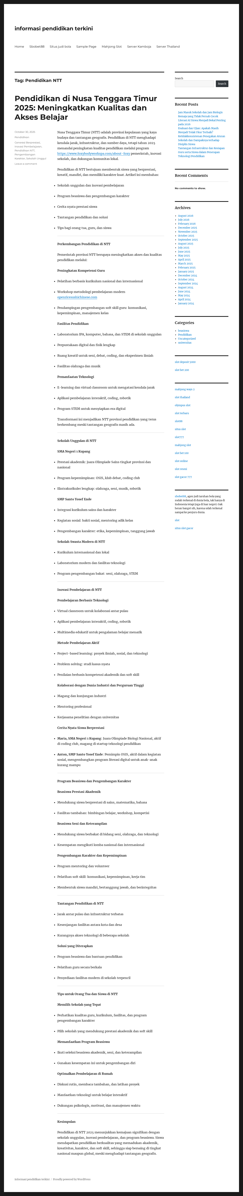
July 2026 (183, 219)
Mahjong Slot (112, 46)
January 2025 (186, 271)
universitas (185, 342)
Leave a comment (26, 163)
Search (179, 78)
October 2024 (186, 279)
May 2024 (184, 295)
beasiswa (183, 330)
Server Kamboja (139, 46)
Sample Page (86, 46)
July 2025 (183, 247)
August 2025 (185, 243)
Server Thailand (168, 46)
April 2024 (184, 299)
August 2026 (185, 215)
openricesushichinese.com (77, 297)
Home (19, 46)
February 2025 (187, 267)
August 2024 (185, 287)
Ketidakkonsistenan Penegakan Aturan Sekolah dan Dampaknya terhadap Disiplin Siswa (201, 140)
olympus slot (182, 405)
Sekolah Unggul (36, 158)
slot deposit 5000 (185, 362)
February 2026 (187, 223)
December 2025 (187, 227)
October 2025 (186, 235)
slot (177, 520)
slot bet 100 (182, 453)
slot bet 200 (182, 370)
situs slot (180, 429)
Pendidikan (22, 137)
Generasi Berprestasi (27, 142)
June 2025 (184, 251)
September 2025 (188, 239)
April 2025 (184, 259)
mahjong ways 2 (185, 389)
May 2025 (184, 255)
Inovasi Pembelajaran (28, 146)
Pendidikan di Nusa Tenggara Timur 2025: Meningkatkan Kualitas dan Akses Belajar (86, 108)
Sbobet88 (36, 46)
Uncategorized (187, 338)
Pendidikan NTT (25, 150)
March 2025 (185, 263)
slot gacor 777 (183, 477)
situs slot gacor (184, 528)
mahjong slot (183, 445)
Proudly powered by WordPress (72, 1179)
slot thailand (182, 397)
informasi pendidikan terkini (54, 28)
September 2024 (188, 283)
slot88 (178, 421)
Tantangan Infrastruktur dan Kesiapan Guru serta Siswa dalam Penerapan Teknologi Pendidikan (201, 152)
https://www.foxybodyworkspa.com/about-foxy (93, 153)
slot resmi (181, 469)
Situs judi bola (60, 46)
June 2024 (184, 291)
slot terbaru (182, 413)
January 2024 (186, 303)
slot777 (179, 437)
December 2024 (187, 275)
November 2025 (187, 231)
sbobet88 (180, 496)
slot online (181, 461)
